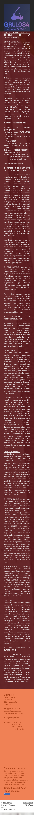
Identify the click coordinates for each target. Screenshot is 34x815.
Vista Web (29, 805)
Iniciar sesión (28, 803)
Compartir (7, 794)
